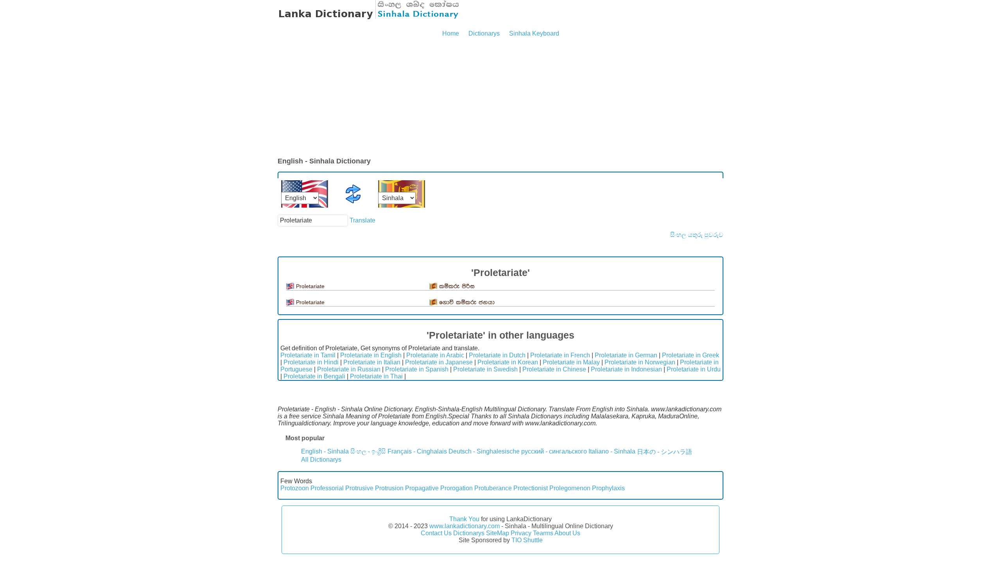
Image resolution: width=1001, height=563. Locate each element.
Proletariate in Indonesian (626, 369)
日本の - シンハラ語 (664, 451)
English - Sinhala (325, 451)
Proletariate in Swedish (485, 369)
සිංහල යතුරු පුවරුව (696, 234)
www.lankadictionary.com (464, 526)
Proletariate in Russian (348, 369)
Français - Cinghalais (417, 451)
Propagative (422, 488)
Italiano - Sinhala (611, 451)
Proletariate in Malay (571, 362)
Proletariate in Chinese (554, 369)
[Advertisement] (500, 97)
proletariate (310, 286)
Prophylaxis (608, 488)
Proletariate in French (560, 355)
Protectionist (530, 488)
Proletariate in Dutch (497, 355)
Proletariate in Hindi (311, 362)
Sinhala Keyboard (534, 33)
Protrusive (359, 488)
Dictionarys (484, 33)
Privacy (521, 533)
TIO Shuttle (527, 540)
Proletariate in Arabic (435, 355)
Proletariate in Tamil (307, 355)
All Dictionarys (321, 459)
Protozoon (294, 488)
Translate (362, 220)
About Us (567, 533)
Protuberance (493, 488)
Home (450, 33)
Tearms (543, 533)
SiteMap (497, 533)
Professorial (327, 488)
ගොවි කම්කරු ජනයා (467, 302)
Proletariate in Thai (376, 376)
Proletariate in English (371, 355)
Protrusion (389, 488)
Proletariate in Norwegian (640, 362)
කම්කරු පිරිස (457, 286)
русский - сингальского (554, 451)
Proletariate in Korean (507, 362)
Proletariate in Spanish (416, 369)
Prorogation (456, 488)
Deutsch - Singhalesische (484, 451)
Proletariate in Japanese (439, 362)
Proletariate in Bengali (314, 376)
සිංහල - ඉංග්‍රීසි (368, 451)
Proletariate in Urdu (694, 369)
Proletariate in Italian (371, 362)
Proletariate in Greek (690, 355)
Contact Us (436, 533)
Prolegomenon (569, 488)
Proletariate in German (626, 355)
